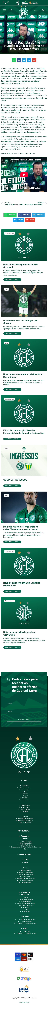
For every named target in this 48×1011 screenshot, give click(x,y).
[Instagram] (24, 772)
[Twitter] (28, 772)
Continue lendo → (12, 279)
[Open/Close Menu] (4, 10)
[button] (14, 60)
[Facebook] (19, 772)
